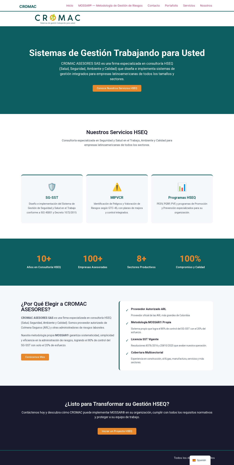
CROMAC (27, 6)
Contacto (154, 5)
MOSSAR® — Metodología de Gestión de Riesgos (110, 5)
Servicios (189, 5)
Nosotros (206, 5)
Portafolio (171, 5)
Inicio (69, 5)
